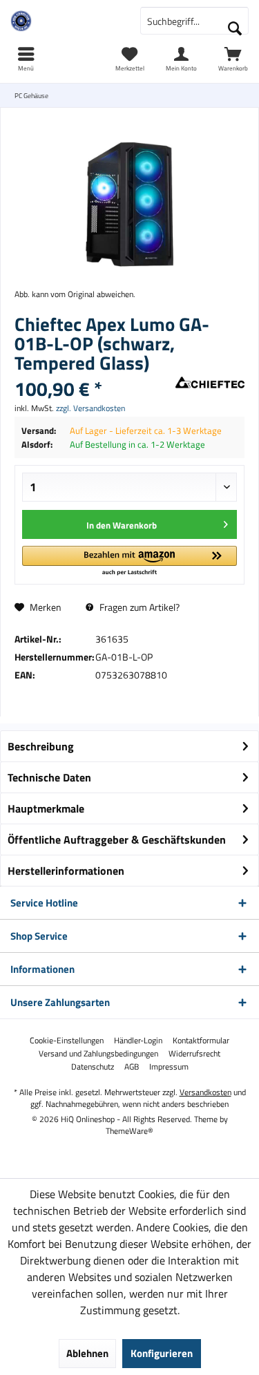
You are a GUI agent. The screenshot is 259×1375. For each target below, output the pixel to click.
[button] (129, 561)
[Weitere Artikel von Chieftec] (209, 383)
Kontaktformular (201, 1040)
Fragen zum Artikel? (138, 607)
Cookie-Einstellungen (67, 1040)
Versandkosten (205, 1092)
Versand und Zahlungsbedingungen (98, 1053)
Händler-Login (138, 1040)
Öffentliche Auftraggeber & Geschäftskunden (117, 839)
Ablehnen (87, 1353)
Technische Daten (49, 777)
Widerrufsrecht (194, 1053)
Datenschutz (92, 1066)
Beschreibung (41, 746)
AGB (131, 1066)
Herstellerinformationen (66, 870)
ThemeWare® (129, 1130)
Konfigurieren (162, 1353)
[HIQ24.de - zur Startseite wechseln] (64, 21)
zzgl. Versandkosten (90, 408)
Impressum (169, 1066)
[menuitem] (233, 59)
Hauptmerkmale (46, 808)
